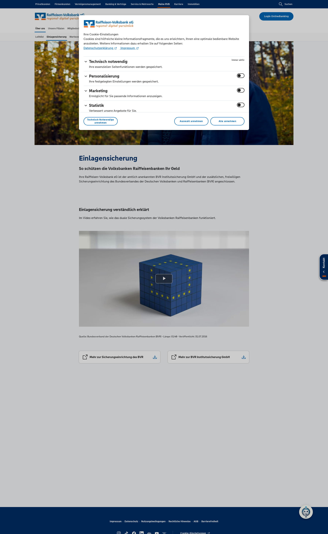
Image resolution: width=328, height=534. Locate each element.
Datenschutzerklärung (99, 48)
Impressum (128, 48)
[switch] (240, 75)
